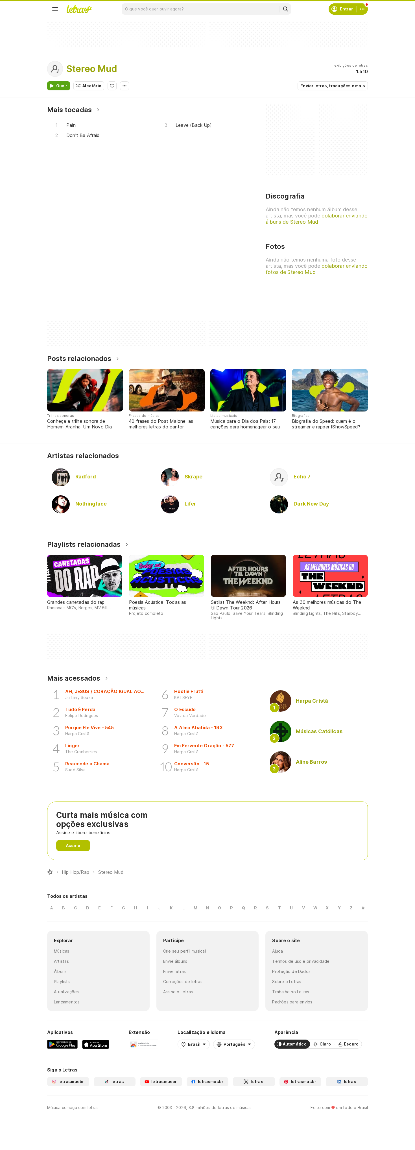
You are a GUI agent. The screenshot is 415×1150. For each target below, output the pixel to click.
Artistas (61, 961)
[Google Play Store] (62, 1044)
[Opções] (124, 85)
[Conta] (362, 9)
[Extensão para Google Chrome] (143, 1044)
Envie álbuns (175, 961)
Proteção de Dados (291, 971)
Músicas (61, 951)
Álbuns (60, 971)
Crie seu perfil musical (184, 951)
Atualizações (66, 991)
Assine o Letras (178, 991)
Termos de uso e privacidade (300, 961)
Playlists (62, 981)
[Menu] (55, 9)
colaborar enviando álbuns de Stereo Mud (317, 219)
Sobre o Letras (286, 981)
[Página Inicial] (50, 872)
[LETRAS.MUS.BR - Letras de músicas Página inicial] (79, 9)
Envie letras (174, 971)
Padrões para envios (292, 1001)
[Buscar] (285, 9)
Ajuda (277, 951)
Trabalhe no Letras (290, 991)
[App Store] (95, 1044)
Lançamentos (67, 1001)
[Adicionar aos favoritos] (112, 85)
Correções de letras (182, 981)
